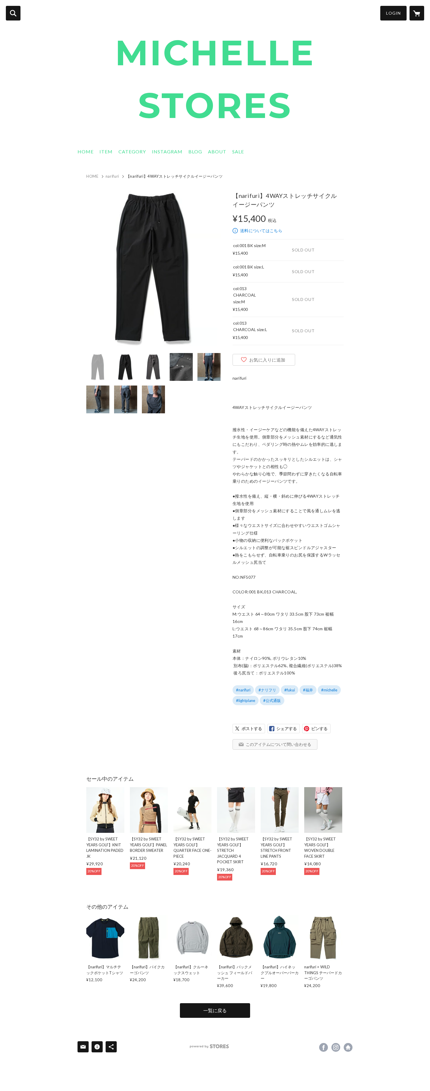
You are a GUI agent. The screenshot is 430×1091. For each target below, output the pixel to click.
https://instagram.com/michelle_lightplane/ (335, 1047)
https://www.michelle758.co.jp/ (348, 1047)
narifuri (112, 176)
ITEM (106, 151)
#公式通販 (272, 700)
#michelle (329, 690)
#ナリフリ (267, 690)
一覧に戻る (215, 1010)
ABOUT (217, 151)
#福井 (308, 690)
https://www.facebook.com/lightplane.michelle (323, 1047)
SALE (238, 151)
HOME (86, 151)
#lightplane (245, 700)
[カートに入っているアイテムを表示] (417, 13)
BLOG (195, 151)
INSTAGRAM (167, 151)
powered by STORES (209, 1046)
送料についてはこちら (261, 230)
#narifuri (243, 690)
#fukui (289, 690)
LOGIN (393, 13)
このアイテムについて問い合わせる (278, 744)
